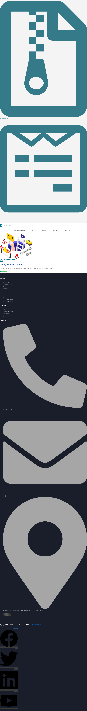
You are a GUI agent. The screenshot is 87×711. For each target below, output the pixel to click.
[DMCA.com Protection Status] (7, 614)
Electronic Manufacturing (19, 230)
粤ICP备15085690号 (37, 624)
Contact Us (67, 230)
